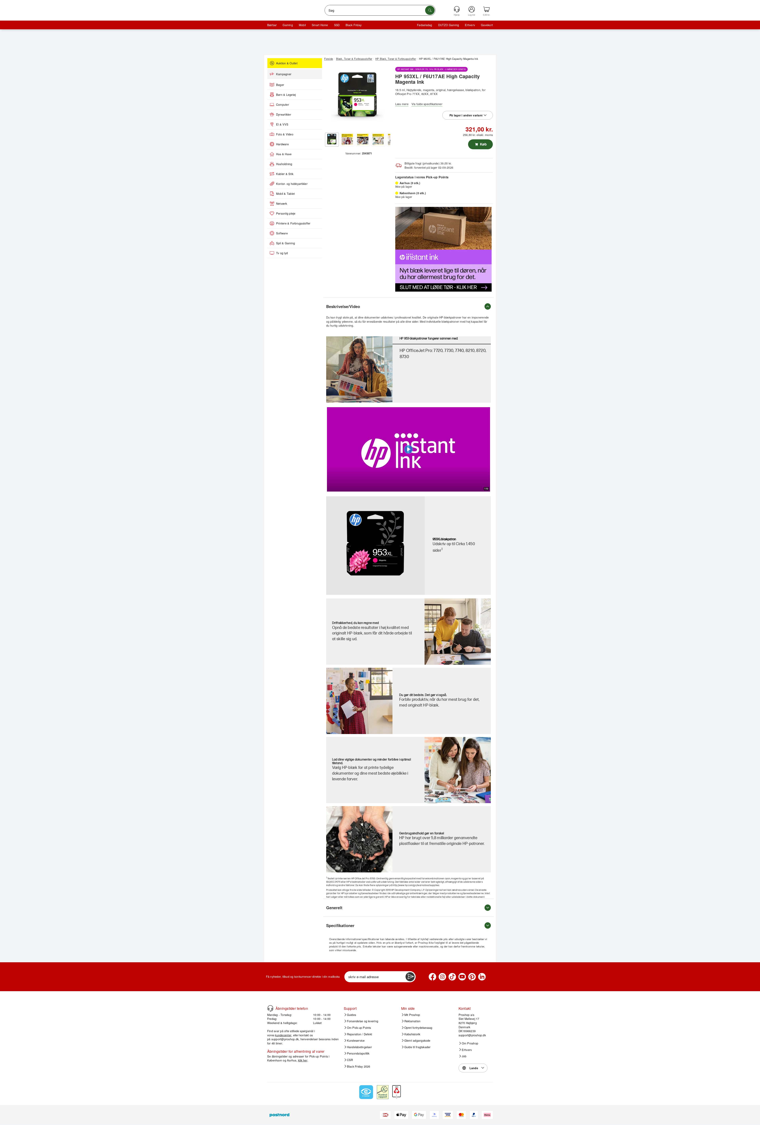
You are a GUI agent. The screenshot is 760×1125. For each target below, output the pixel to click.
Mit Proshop (412, 1015)
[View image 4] (378, 139)
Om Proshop (470, 1043)
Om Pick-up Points (359, 1028)
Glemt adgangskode (417, 1040)
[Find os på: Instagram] (442, 977)
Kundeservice (356, 1040)
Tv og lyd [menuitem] (282, 253)
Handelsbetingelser (359, 1047)
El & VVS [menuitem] (282, 124)
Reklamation (412, 1021)
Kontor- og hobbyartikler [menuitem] (292, 184)
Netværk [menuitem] (281, 203)
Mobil (302, 25)
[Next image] (384, 98)
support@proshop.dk (285, 1039)
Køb (483, 144)
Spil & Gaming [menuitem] (285, 243)
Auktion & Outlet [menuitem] (286, 63)
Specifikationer (340, 925)
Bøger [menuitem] (280, 85)
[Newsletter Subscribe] (410, 976)
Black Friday (354, 25)
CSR (350, 1060)
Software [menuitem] (282, 233)
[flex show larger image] (359, 839)
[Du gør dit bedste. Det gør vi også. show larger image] (359, 701)
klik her (302, 1060)
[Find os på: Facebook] (432, 977)
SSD (337, 25)
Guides (351, 1015)
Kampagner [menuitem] (283, 74)
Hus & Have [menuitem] (284, 154)
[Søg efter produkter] (430, 10)
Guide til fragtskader (417, 1047)
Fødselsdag (424, 25)
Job (464, 1056)
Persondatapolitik (358, 1053)
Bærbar (272, 25)
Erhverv (470, 25)
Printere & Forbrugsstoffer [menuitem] (293, 223)
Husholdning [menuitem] (284, 164)
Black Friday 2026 (358, 1066)
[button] (357, 97)
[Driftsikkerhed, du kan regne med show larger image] (458, 631)
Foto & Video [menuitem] (284, 134)
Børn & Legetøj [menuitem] (286, 95)
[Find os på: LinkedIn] (482, 977)
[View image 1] (332, 139)
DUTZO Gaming (448, 25)
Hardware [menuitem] (282, 144)
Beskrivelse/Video (343, 306)
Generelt (334, 907)
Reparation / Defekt (359, 1034)
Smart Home (320, 25)
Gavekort (487, 25)
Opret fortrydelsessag (418, 1028)
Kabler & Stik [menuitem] (284, 174)
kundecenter (283, 1035)
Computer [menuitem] (282, 105)
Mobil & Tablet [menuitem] (285, 194)
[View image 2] (347, 139)
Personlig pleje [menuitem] (285, 213)
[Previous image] (330, 98)
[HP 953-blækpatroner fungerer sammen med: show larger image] (359, 369)
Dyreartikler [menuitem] (283, 114)
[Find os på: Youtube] (462, 977)
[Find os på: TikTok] (452, 977)
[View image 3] (363, 139)
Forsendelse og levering (362, 1021)
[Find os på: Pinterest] (472, 977)
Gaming (288, 25)
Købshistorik (412, 1034)
